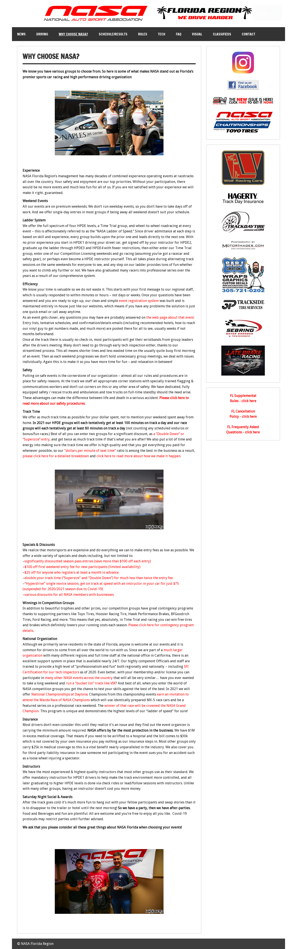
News (21, 34)
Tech (161, 34)
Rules (142, 34)
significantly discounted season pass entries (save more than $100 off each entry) (88, 561)
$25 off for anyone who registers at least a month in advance (72, 572)
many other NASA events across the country (79, 678)
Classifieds (222, 34)
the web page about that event (170, 317)
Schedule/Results (113, 34)
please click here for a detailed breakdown (56, 456)
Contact (248, 34)
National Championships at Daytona (59, 694)
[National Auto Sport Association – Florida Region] (148, 22)
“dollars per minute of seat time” (90, 451)
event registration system (139, 301)
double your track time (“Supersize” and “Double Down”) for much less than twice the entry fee (99, 578)
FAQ (178, 34)
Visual (197, 34)
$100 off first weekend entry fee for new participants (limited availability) (82, 567)
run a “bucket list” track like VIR (90, 683)
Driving (42, 34)
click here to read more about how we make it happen (138, 456)
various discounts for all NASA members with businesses (70, 595)
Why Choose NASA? (73, 34)
